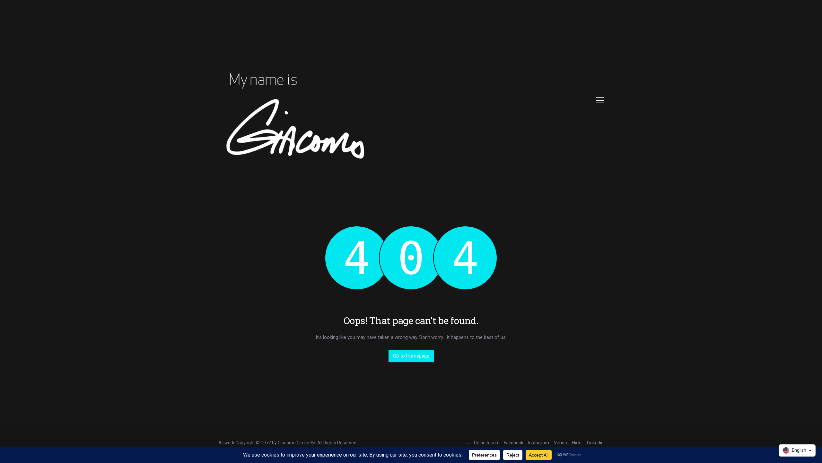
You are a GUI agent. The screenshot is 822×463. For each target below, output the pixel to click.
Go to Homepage (411, 356)
